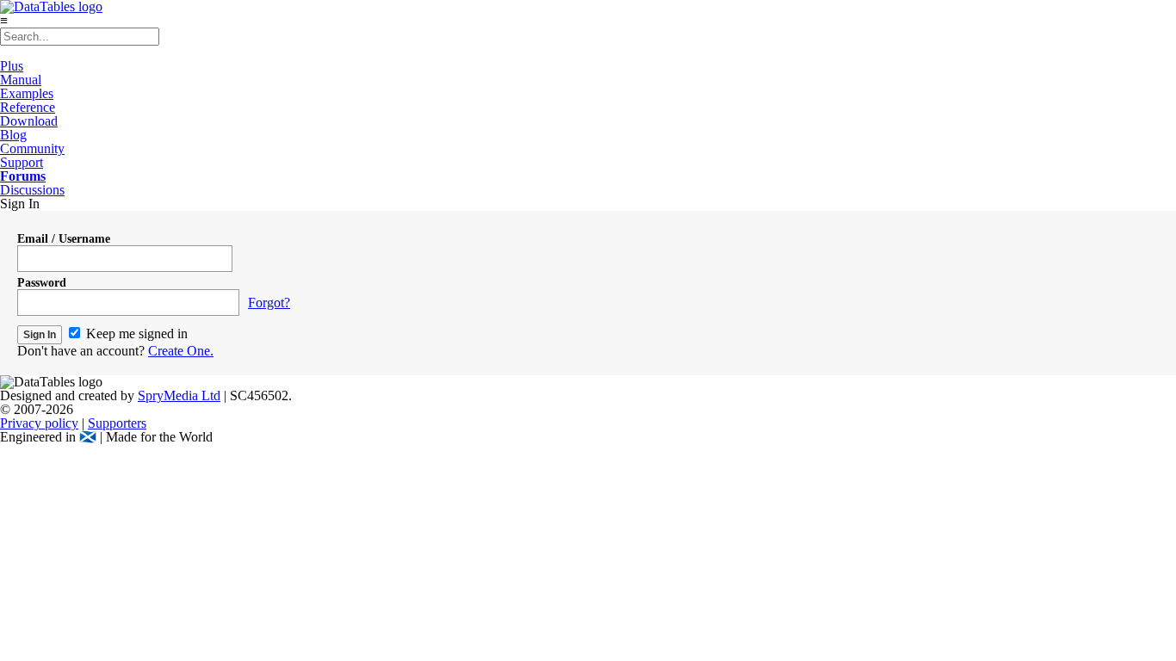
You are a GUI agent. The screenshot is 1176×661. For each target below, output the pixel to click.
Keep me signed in (135, 333)
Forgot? (269, 302)
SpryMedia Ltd (179, 395)
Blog (13, 134)
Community (32, 148)
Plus (11, 66)
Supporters (117, 423)
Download (29, 121)
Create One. (181, 350)
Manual (20, 79)
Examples (26, 93)
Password (41, 282)
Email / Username (63, 238)
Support (21, 162)
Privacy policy (39, 423)
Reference (27, 107)
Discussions (32, 189)
